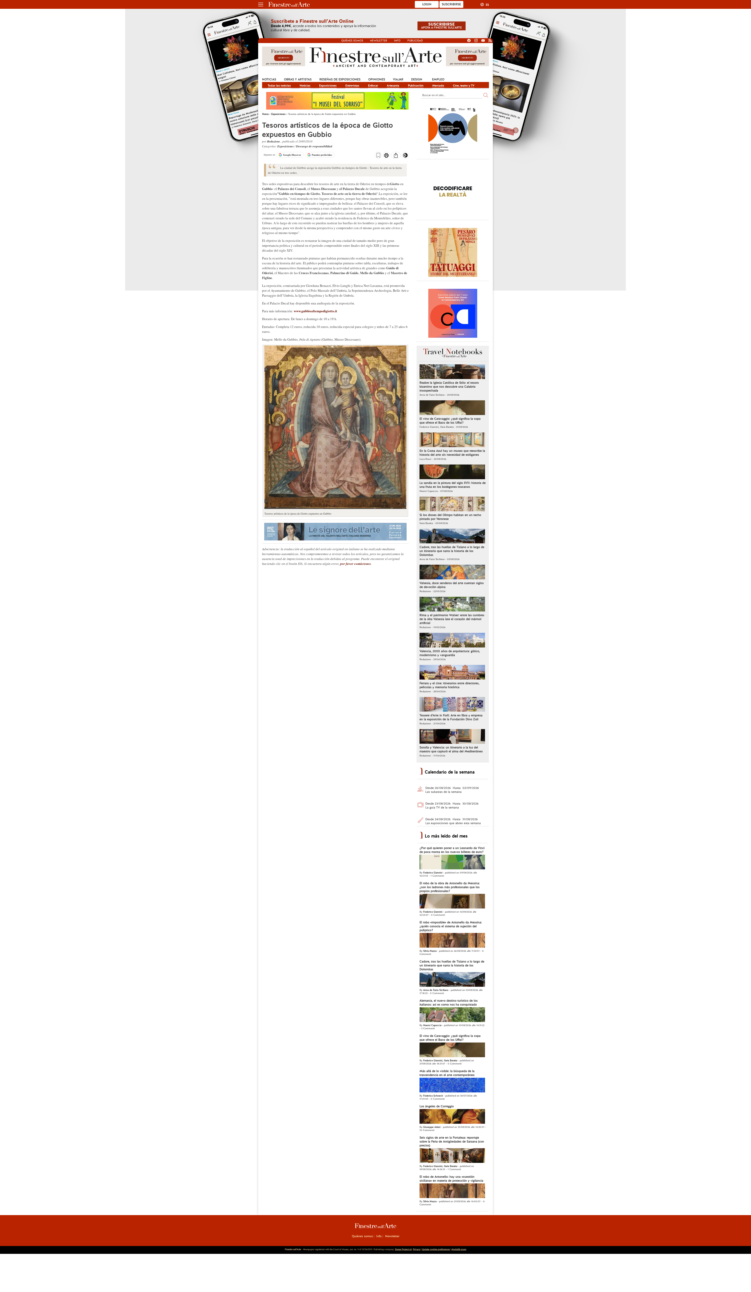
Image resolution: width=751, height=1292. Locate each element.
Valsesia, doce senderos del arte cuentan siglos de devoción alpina (452, 585)
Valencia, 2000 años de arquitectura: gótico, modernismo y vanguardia (450, 653)
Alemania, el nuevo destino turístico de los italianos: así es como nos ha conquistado (449, 1003)
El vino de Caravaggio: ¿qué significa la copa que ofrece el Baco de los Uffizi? (450, 421)
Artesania (393, 85)
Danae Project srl (403, 1249)
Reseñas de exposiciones (339, 79)
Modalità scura (458, 1249)
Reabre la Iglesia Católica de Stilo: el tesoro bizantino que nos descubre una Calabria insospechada (449, 387)
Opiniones (376, 79)
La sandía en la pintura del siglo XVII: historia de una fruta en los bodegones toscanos (453, 485)
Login (426, 4)
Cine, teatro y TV (463, 85)
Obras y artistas (298, 79)
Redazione (274, 141)
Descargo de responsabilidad (314, 146)
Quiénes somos (352, 40)
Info (397, 40)
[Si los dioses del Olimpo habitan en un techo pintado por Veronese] (452, 504)
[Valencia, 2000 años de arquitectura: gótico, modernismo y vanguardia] (452, 640)
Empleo (438, 79)
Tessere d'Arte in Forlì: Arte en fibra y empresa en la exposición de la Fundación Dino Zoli (451, 717)
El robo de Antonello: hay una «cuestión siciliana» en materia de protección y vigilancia (451, 1179)
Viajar (398, 79)
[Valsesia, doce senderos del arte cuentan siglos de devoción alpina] (452, 572)
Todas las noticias (279, 85)
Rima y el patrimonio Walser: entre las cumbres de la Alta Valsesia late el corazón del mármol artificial (452, 619)
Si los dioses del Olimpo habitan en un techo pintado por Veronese (450, 517)
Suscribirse (451, 4)
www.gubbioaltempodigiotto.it (315, 311)
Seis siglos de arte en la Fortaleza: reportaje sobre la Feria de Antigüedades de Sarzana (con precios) (452, 1141)
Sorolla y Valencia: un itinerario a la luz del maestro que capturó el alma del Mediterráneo (451, 749)
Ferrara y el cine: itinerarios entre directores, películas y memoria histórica (449, 685)
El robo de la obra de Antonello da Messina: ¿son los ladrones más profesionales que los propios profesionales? (450, 887)
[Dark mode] (405, 156)
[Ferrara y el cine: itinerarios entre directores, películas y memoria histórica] (452, 673)
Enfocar (373, 85)
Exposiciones (328, 85)
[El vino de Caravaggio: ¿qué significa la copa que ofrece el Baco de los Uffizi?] (452, 408)
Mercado (438, 85)
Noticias (269, 79)
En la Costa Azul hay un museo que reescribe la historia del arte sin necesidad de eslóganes (452, 453)
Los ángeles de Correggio (437, 1106)
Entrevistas (352, 85)
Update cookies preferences (436, 1249)
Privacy (416, 1249)
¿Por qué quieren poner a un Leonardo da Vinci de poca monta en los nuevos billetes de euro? (452, 850)
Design (416, 79)
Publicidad (415, 40)
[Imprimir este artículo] (386, 156)
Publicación (415, 85)
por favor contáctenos (355, 563)
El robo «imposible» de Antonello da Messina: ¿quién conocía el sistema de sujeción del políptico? (451, 926)
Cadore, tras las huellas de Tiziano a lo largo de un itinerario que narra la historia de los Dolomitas (452, 551)
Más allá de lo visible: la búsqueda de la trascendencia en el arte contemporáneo (447, 1073)
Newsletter (378, 40)
